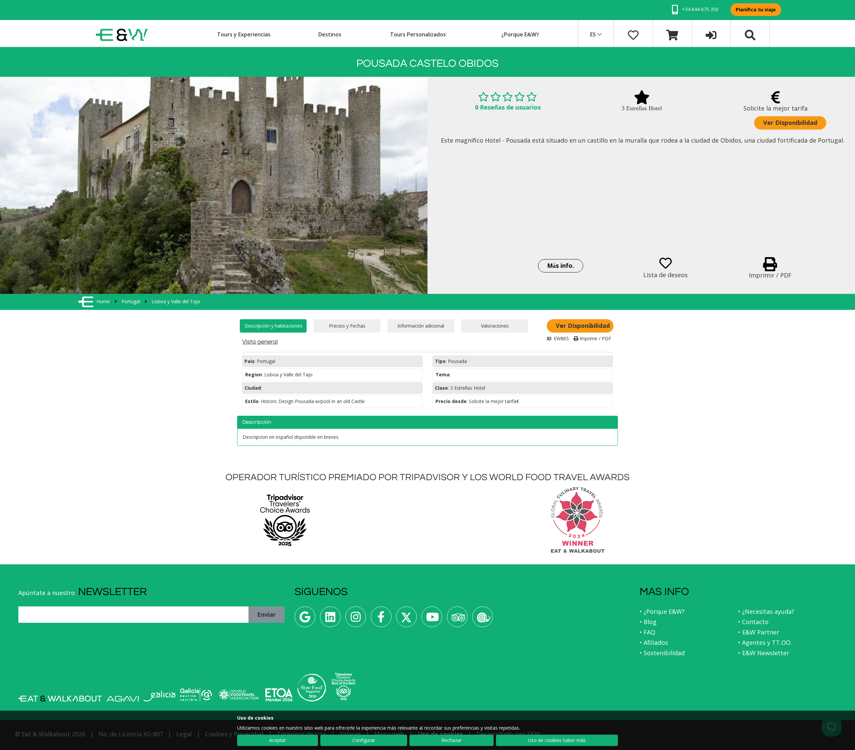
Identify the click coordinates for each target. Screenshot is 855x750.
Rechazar (452, 740)
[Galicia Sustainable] (196, 695)
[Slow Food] (482, 619)
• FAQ (647, 632)
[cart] (672, 34)
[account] (711, 34)
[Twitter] (406, 619)
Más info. (560, 265)
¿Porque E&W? (520, 34)
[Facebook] (381, 619)
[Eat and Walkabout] (60, 699)
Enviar (266, 614)
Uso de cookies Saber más (557, 740)
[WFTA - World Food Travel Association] (239, 695)
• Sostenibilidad (662, 653)
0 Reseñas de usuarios (508, 107)
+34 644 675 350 (699, 9)
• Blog (648, 622)
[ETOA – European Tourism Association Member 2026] (279, 695)
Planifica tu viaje (756, 9)
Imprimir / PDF (594, 338)
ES (593, 34)
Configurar (363, 740)
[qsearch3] (750, 34)
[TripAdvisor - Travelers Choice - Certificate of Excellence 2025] (343, 687)
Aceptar (277, 740)
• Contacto (753, 622)
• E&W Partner (758, 632)
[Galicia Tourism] (159, 696)
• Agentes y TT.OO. (765, 642)
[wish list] (633, 34)
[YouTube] (431, 619)
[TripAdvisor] (457, 619)
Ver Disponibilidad (790, 123)
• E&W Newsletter (763, 653)
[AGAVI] (123, 699)
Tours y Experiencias (244, 34)
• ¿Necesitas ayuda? (766, 611)
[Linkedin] (330, 619)
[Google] (305, 619)
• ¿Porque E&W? (662, 611)
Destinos (329, 34)
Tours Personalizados (418, 34)
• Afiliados (654, 642)
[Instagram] (355, 619)
